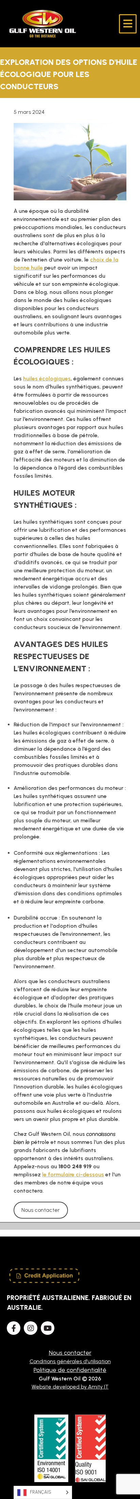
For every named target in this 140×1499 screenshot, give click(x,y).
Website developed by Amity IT (70, 1386)
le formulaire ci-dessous (73, 1174)
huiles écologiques (47, 378)
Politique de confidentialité (70, 1370)
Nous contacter (40, 1210)
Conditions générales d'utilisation (70, 1361)
